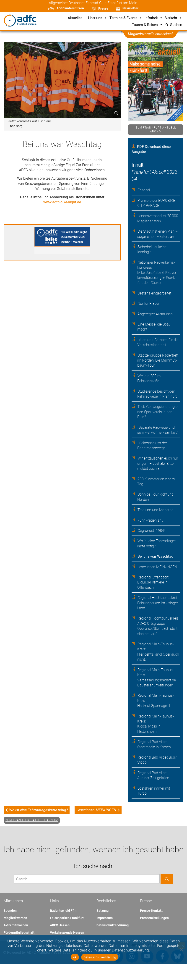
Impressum (104, 918)
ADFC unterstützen (70, 8)
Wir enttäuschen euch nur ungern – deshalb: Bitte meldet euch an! (157, 463)
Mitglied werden (15, 918)
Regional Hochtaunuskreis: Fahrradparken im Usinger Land (158, 603)
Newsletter (130, 8)
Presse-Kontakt (151, 910)
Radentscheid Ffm (63, 910)
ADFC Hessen (60, 925)
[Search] (167, 879)
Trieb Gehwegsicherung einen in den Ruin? (158, 412)
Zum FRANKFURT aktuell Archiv (156, 129)
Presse (103, 8)
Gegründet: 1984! (151, 530)
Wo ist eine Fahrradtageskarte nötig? (38, 810)
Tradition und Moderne (155, 510)
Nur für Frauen (149, 303)
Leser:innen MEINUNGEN (157, 567)
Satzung (102, 910)
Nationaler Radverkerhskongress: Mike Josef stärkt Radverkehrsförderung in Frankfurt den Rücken (157, 272)
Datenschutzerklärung (112, 925)
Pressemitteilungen (154, 918)
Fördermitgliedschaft (19, 932)
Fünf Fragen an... (151, 520)
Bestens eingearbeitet (154, 293)
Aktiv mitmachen (16, 925)
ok (75, 957)
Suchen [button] (176, 25)
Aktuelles (75, 18)
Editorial (144, 190)
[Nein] (181, 949)
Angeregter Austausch (155, 314)
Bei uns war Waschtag (155, 556)
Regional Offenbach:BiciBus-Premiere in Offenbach (153, 582)
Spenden (10, 910)
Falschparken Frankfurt (67, 918)
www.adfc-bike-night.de (62, 202)
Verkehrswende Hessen (67, 932)
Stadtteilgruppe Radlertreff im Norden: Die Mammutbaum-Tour (157, 360)
